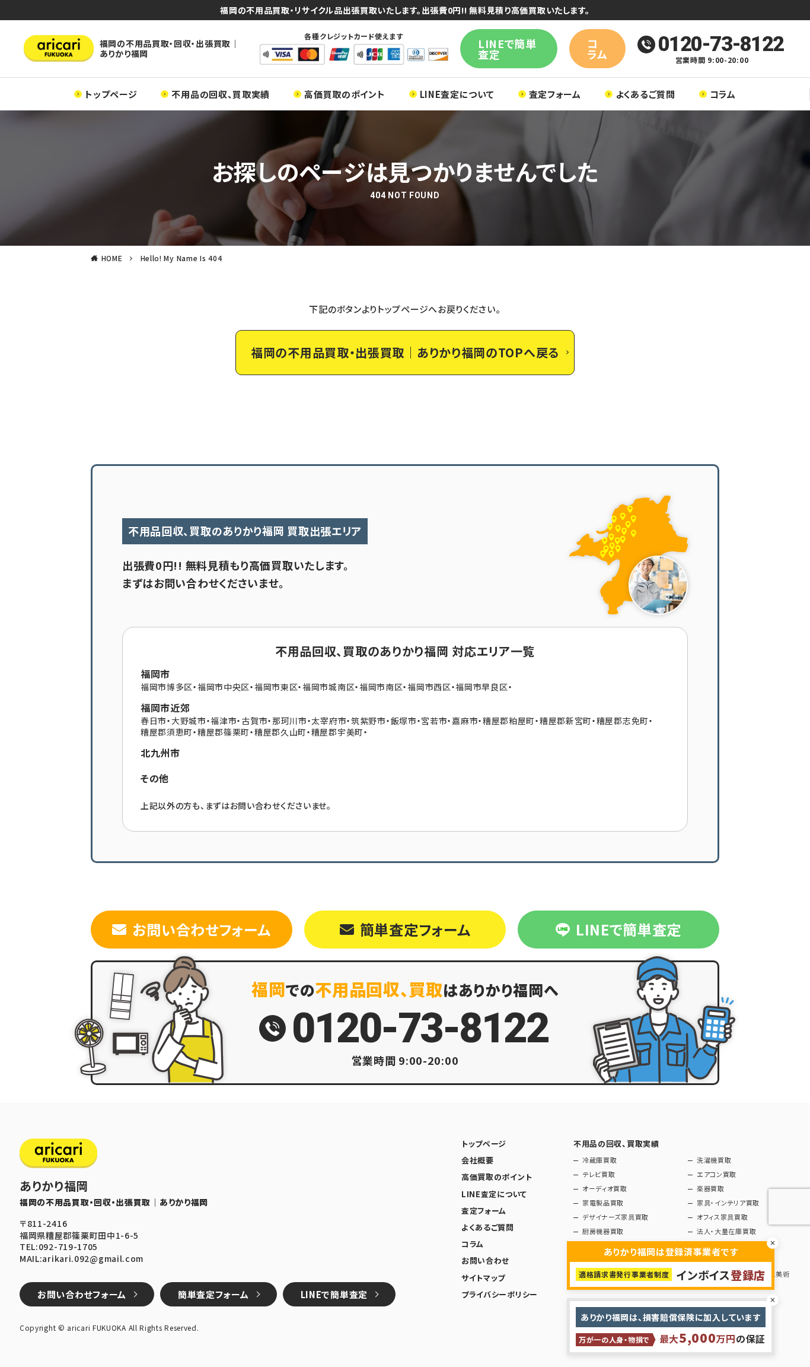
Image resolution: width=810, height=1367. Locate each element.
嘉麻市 (465, 721)
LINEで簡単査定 (507, 49)
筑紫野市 (368, 721)
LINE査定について (457, 94)
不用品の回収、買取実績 (220, 94)
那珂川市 (289, 721)
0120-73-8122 (720, 44)
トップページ (111, 94)
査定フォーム (555, 94)
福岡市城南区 (328, 687)
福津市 (224, 721)
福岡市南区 (381, 687)
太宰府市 (328, 721)
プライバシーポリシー (499, 1294)
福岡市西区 (429, 687)
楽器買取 (711, 1188)
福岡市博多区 (167, 687)
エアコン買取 (716, 1174)
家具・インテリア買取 (728, 1203)
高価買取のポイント (344, 94)
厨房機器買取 (603, 1231)
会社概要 (477, 1160)
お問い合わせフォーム (201, 929)
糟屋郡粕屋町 (509, 721)
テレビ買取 (599, 1174)
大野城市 (188, 721)
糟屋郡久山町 (280, 732)
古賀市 (254, 721)
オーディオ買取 (604, 1188)
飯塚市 (404, 721)
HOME (112, 258)
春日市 (154, 721)
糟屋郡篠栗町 (223, 732)
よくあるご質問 (645, 94)
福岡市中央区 (223, 687)
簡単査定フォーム (415, 929)
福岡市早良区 (481, 687)
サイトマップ (483, 1278)
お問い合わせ (485, 1260)
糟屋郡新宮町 (566, 721)
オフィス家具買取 (722, 1217)
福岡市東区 (276, 687)
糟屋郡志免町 (623, 721)
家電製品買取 (603, 1203)
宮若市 (434, 721)
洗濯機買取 (714, 1160)
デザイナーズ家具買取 (615, 1217)
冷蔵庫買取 (599, 1160)
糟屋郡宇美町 (337, 732)
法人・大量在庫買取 (726, 1231)
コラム (597, 49)
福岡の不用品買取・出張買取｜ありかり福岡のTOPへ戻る (405, 352)
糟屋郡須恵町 (167, 732)
